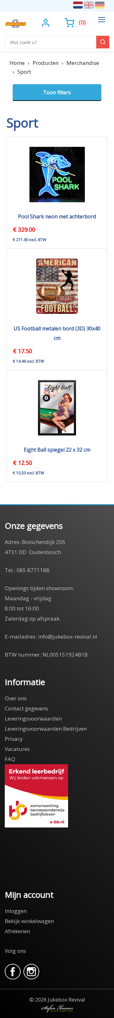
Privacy (14, 738)
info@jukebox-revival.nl (67, 636)
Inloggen (16, 911)
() (82, 22)
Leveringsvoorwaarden (33, 718)
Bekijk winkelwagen (29, 921)
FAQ (10, 759)
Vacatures (17, 749)
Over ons (16, 698)
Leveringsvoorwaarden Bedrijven (46, 728)
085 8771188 (32, 570)
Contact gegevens (26, 708)
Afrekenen (17, 931)
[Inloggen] (46, 22)
